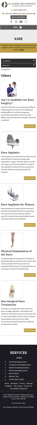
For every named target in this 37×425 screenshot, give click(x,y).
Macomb (32, 14)
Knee (19, 358)
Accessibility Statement (18, 388)
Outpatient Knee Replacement (20, 365)
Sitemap (29, 383)
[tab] (18, 61)
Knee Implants (10, 152)
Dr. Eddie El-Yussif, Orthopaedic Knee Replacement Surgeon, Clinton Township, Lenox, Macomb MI (18, 46)
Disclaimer (14, 383)
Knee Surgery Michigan (26, 407)
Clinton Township (11, 14)
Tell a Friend (17, 386)
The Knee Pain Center (18, 403)
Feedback (8, 386)
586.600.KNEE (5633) (20, 10)
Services (16, 50)
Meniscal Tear (14, 376)
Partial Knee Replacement (18, 370)
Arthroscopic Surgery (16, 379)
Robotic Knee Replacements (19, 368)
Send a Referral (18, 17)
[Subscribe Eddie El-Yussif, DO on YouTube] (21, 22)
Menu (16, 27)
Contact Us (28, 386)
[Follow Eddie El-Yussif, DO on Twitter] (25, 22)
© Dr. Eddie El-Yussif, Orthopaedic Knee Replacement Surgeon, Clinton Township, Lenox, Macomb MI (18, 397)
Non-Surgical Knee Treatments (13, 303)
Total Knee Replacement (18, 362)
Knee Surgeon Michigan (10, 407)
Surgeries (6, 65)
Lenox (24, 14)
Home (6, 383)
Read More (31, 126)
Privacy (22, 383)
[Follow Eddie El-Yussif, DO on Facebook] (11, 22)
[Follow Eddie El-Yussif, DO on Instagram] (16, 22)
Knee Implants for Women (17, 204)
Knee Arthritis (14, 373)
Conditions (6, 61)
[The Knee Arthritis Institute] (18, 4)
